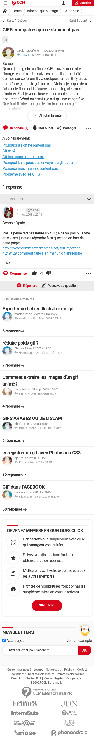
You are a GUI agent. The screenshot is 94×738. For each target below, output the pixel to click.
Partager (69, 128)
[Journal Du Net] (69, 704)
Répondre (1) (18, 128)
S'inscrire (47, 605)
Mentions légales (54, 678)
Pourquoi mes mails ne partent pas (30, 168)
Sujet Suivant (78, 20)
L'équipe (38, 669)
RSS (38, 678)
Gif (5, 40)
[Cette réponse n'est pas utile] (48, 273)
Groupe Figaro (74, 678)
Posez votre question (62, 286)
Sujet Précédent (18, 20)
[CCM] (18, 3)
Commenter (18, 273)
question (85, 3)
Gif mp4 (8, 151)
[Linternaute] (24, 713)
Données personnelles (41, 674)
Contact (82, 669)
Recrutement (18, 674)
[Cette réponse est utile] (34, 273)
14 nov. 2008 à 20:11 (43, 55)
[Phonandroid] (69, 733)
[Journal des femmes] (24, 704)
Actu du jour (16, 640)
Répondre (30, 286)
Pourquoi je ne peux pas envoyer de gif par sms (39, 162)
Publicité (69, 669)
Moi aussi (45, 128)
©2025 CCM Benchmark (47, 682)
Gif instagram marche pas (23, 157)
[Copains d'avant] (24, 723)
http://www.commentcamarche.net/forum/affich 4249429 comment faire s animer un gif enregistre (42, 250)
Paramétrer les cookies (70, 674)
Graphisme (71, 11)
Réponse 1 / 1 (12, 199)
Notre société (53, 669)
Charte (29, 678)
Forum (17, 11)
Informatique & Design (42, 11)
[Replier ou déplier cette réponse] (89, 199)
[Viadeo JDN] (69, 723)
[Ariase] (24, 732)
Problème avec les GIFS (21, 174)
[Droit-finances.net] (69, 713)
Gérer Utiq (17, 678)
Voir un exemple (79, 640)
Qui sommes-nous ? (19, 669)
